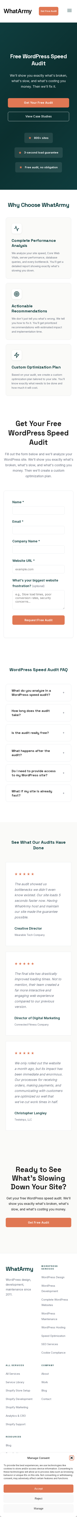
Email (25, 521)
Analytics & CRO (16, 1415)
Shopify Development (19, 1399)
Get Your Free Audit (38, 102)
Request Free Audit (39, 620)
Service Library (15, 1382)
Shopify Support (15, 1424)
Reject (38, 1498)
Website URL (31, 561)
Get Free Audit (49, 11)
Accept (38, 1488)
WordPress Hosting (53, 1327)
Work (44, 1382)
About (45, 1373)
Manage (38, 1508)
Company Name (34, 541)
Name (26, 502)
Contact (46, 1399)
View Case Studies (38, 116)
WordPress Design (52, 1277)
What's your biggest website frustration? (35, 583)
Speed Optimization (53, 1336)
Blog (44, 1390)
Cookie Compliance (53, 1352)
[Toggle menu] (69, 11)
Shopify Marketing (17, 1407)
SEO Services (49, 1344)
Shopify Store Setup (18, 1390)
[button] (71, 1458)
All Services (13, 1373)
